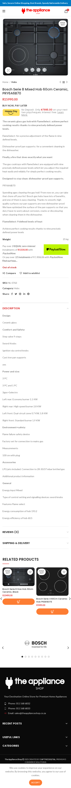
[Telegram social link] (28, 294)
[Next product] (67, 82)
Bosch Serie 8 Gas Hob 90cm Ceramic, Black (17, 590)
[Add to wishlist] (30, 572)
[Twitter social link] (16, 294)
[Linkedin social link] (24, 294)
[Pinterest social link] (20, 294)
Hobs (14, 82)
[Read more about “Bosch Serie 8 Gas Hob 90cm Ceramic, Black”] (18, 602)
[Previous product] (60, 82)
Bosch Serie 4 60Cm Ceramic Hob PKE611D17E (51, 600)
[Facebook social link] (12, 294)
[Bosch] (35, 644)
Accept (35, 782)
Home (5, 82)
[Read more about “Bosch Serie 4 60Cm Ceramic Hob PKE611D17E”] (52, 611)
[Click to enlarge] (8, 70)
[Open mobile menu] (4, 11)
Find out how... (9, 260)
